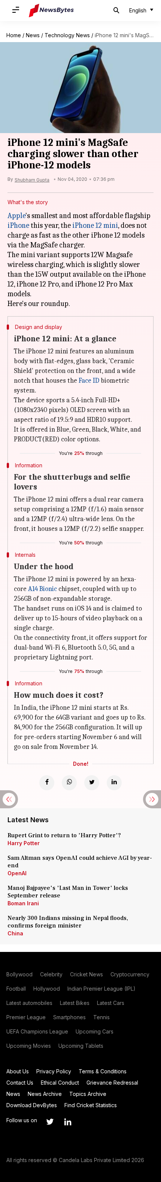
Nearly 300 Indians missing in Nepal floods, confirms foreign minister (67, 921)
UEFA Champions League (37, 1031)
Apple (16, 215)
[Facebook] (46, 782)
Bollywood (19, 974)
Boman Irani (23, 903)
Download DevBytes (31, 1105)
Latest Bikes (74, 1003)
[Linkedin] (114, 782)
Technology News (67, 35)
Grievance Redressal (112, 1082)
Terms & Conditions (103, 1071)
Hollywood (46, 988)
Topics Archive (87, 1094)
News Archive (45, 1094)
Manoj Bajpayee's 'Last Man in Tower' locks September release (67, 891)
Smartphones (69, 1017)
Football (16, 988)
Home (13, 35)
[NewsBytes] (51, 11)
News (33, 35)
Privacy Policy (53, 1071)
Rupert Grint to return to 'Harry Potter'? (64, 835)
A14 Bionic (42, 589)
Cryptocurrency (129, 974)
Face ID (89, 381)
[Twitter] (91, 782)
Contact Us (19, 1082)
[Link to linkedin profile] (68, 1122)
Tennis (101, 1017)
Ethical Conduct (60, 1082)
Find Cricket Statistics (90, 1105)
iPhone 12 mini (95, 225)
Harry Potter (23, 843)
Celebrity (51, 974)
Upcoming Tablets (80, 1046)
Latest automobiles (29, 1003)
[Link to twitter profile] (50, 1122)
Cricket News (86, 974)
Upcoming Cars (94, 1031)
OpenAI (17, 873)
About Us (17, 1071)
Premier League (26, 1017)
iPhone (18, 225)
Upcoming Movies (28, 1046)
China (15, 933)
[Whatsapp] (69, 782)
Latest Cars (110, 1003)
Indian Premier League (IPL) (101, 988)
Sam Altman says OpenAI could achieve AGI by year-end (79, 861)
